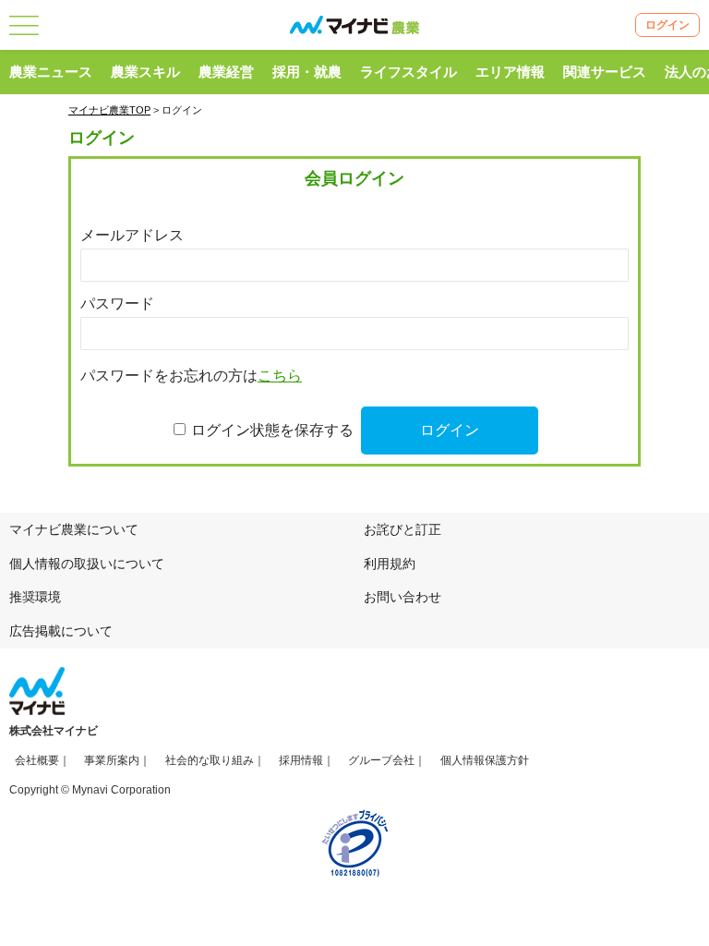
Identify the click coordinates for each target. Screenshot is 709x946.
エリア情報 (510, 71)
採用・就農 (307, 71)
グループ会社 (381, 760)
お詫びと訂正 (402, 529)
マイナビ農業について (73, 529)
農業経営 (226, 71)
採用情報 (301, 760)
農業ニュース (50, 71)
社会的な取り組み (209, 760)
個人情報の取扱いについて (86, 563)
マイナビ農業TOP (109, 109)
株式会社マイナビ (53, 730)
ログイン (667, 24)
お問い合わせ (402, 596)
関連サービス (604, 71)
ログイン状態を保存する (272, 430)
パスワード (117, 303)
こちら (280, 375)
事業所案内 (111, 760)
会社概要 (37, 760)
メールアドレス (132, 235)
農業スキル (145, 71)
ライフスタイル (408, 71)
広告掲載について (61, 631)
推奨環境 (35, 596)
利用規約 (389, 563)
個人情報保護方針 (484, 760)
